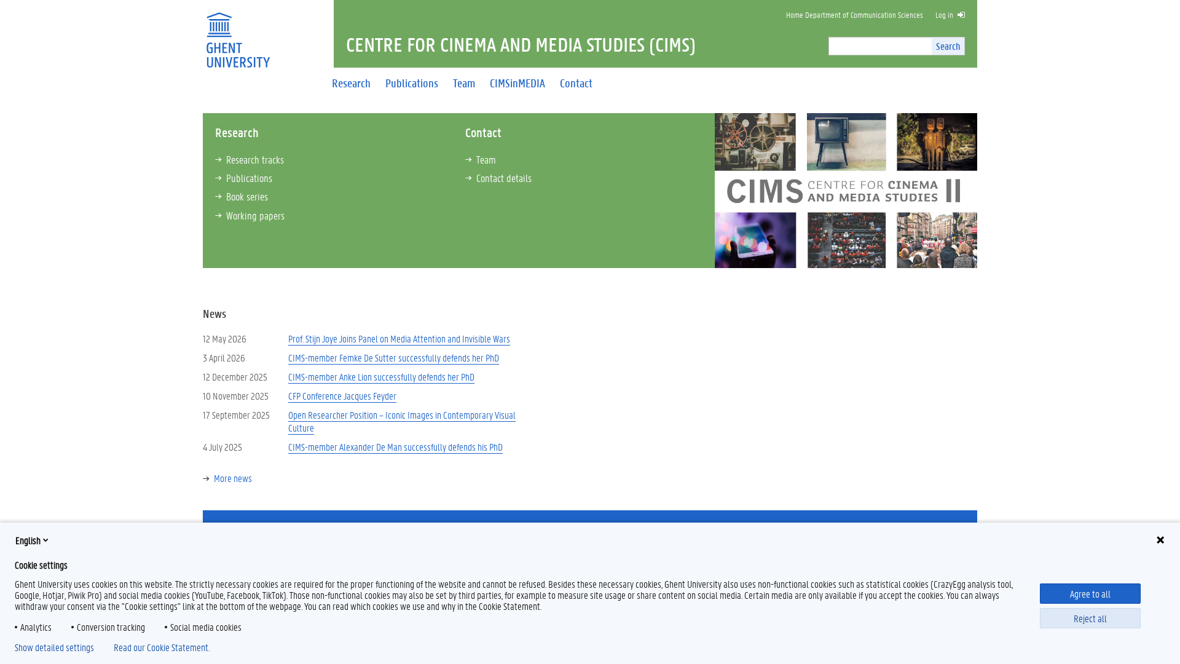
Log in (944, 14)
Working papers (255, 215)
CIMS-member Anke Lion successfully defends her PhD (381, 376)
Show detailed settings (54, 647)
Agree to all (1090, 593)
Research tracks (255, 159)
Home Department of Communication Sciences (854, 14)
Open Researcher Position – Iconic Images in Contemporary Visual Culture (402, 421)
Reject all (1090, 618)
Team (486, 159)
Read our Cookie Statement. (162, 647)
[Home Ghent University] (238, 32)
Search (948, 45)
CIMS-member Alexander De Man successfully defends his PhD (395, 446)
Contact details (504, 177)
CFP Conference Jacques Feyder (342, 395)
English (28, 540)
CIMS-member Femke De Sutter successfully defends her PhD (393, 357)
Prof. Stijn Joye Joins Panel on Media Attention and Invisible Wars (399, 338)
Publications (249, 177)
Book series (247, 196)
